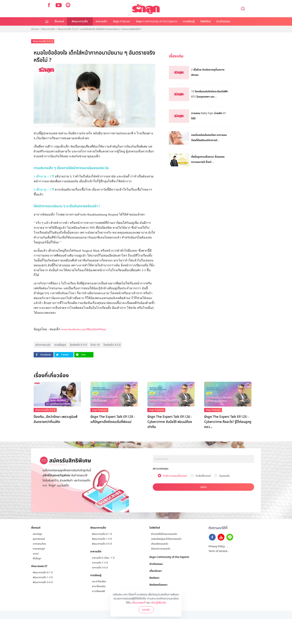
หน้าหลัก (47, 21)
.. (227, 546)
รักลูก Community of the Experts (156, 21)
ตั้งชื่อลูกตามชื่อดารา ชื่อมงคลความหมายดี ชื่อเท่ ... (208, 159)
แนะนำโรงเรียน (99, 581)
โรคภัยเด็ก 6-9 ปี (78, 345)
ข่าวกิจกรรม (223, 21)
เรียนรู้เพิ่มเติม (158, 603)
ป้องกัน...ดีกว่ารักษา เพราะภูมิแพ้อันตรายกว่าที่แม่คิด (55, 419)
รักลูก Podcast (121, 21)
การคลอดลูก (39, 548)
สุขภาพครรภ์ (39, 539)
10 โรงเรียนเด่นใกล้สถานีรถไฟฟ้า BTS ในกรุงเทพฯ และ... (209, 93)
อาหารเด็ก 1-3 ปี (100, 562)
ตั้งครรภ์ (59, 21)
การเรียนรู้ (189, 21)
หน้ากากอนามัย (42, 345)
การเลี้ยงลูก (60, 345)
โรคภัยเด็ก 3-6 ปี (112, 345)
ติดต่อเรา (154, 578)
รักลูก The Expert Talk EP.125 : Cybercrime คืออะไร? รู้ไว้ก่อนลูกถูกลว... (227, 421)
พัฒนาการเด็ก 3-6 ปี (68, 29)
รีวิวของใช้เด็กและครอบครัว (164, 534)
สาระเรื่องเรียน (99, 586)
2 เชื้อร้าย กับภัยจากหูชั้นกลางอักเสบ (207, 72)
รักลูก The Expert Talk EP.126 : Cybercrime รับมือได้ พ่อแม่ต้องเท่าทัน (169, 421)
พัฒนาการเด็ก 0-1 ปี (43, 572)
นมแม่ (36, 553)
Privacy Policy (217, 546)
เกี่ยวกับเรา (155, 571)
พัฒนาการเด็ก (80, 21)
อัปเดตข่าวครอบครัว (160, 548)
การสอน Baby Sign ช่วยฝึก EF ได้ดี (208, 115)
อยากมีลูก (37, 534)
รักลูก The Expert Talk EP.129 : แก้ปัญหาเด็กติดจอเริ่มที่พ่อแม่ (112, 419)
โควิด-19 (95, 345)
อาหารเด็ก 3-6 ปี (100, 567)
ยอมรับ (146, 610)
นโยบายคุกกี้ (138, 603)
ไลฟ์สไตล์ (205, 21)
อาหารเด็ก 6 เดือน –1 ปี (103, 558)
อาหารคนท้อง (39, 544)
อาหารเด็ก (101, 21)
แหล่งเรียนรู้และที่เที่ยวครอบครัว (166, 539)
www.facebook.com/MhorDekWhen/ (83, 329)
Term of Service (218, 551)
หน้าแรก (35, 29)
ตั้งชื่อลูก (37, 558)
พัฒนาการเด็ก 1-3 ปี (43, 577)
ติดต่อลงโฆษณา (158, 584)
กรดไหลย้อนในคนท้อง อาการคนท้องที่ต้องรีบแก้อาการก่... (209, 137)
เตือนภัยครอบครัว (159, 544)
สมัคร (203, 487)
